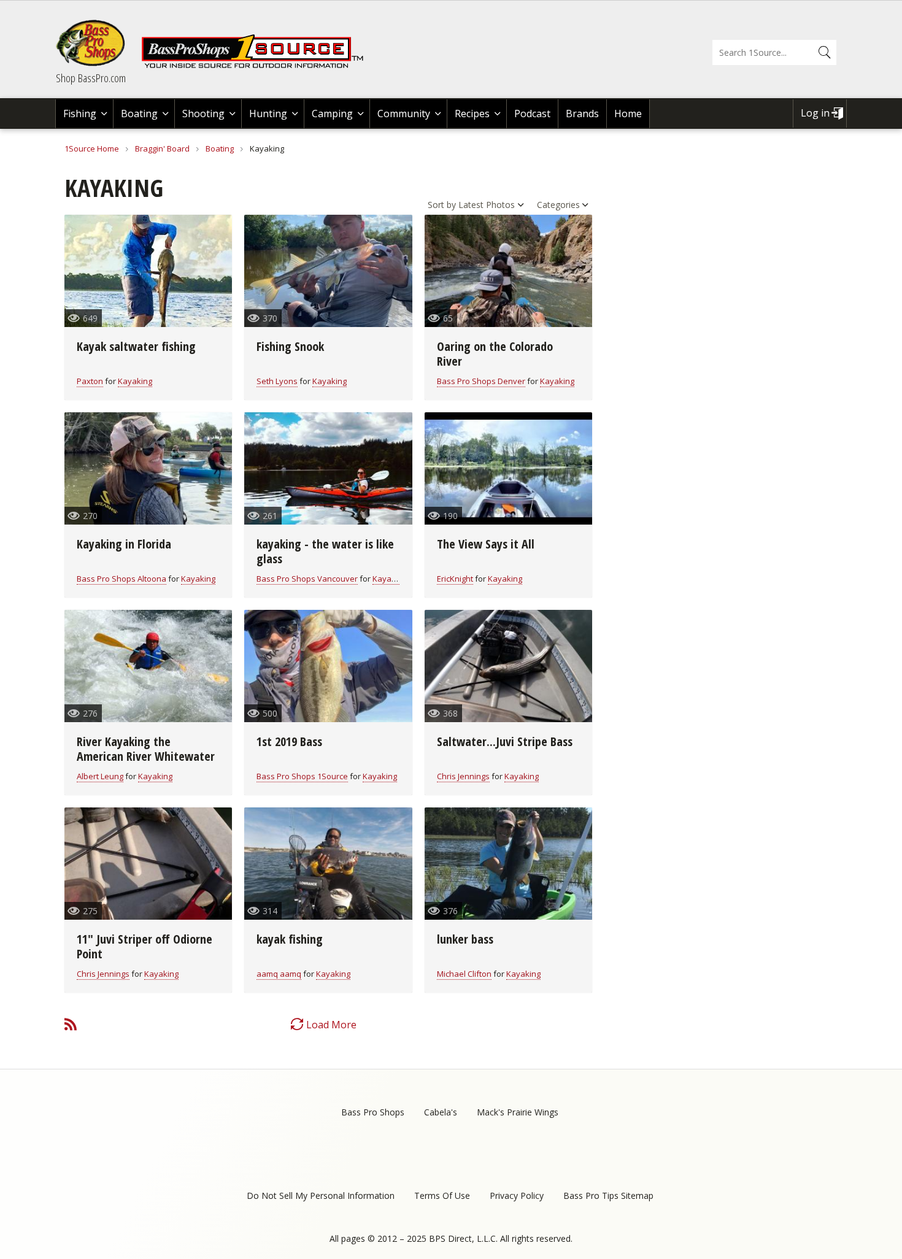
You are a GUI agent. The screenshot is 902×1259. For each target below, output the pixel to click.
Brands (582, 113)
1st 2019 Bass (289, 741)
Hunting (268, 113)
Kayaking (135, 381)
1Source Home (91, 148)
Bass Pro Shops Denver (481, 381)
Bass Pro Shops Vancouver (307, 578)
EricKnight (455, 578)
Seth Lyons (277, 381)
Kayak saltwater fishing (136, 346)
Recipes (472, 113)
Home (628, 113)
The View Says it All (485, 544)
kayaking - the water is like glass (325, 551)
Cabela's (440, 1112)
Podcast (532, 113)
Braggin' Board (162, 148)
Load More (331, 1024)
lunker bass (465, 939)
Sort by (442, 204)
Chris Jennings (463, 776)
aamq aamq (278, 973)
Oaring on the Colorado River (495, 353)
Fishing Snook (290, 346)
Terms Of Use (442, 1195)
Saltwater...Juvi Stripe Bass (504, 741)
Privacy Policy (517, 1195)
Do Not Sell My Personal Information (321, 1195)
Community (403, 113)
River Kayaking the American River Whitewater (146, 748)
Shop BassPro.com (91, 78)
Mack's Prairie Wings (517, 1112)
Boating (139, 113)
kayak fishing (289, 939)
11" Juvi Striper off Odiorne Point (144, 946)
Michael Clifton (464, 973)
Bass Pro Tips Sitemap (608, 1195)
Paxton (90, 381)
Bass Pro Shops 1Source (302, 776)
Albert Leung (100, 776)
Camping (332, 113)
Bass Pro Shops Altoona (121, 578)
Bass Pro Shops (372, 1112)
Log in (815, 113)
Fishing (79, 113)
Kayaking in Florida (124, 544)
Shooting (203, 113)
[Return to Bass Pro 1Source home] (258, 65)
